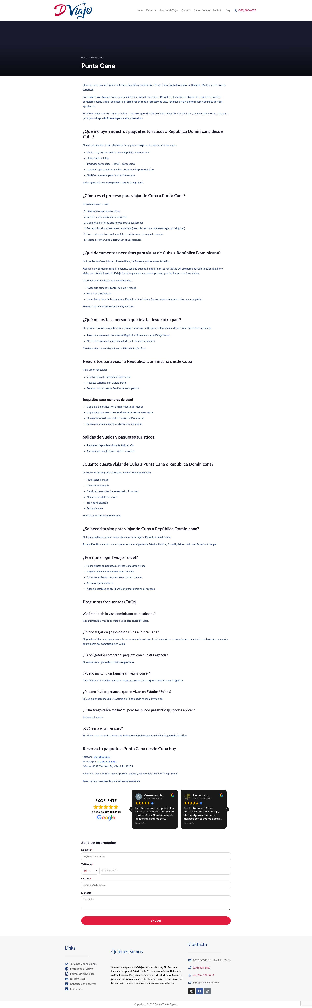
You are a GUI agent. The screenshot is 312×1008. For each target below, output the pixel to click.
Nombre (86, 850)
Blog (228, 10)
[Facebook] (199, 991)
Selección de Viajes (169, 10)
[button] (226, 809)
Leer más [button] (139, 823)
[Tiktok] (207, 991)
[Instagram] (191, 991)
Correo (86, 878)
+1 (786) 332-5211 (203, 975)
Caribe (149, 10)
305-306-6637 (102, 757)
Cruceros (185, 10)
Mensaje (86, 893)
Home (140, 10)
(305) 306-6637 (247, 10)
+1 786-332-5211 (107, 761)
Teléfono (87, 864)
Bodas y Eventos (202, 10)
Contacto (217, 10)
